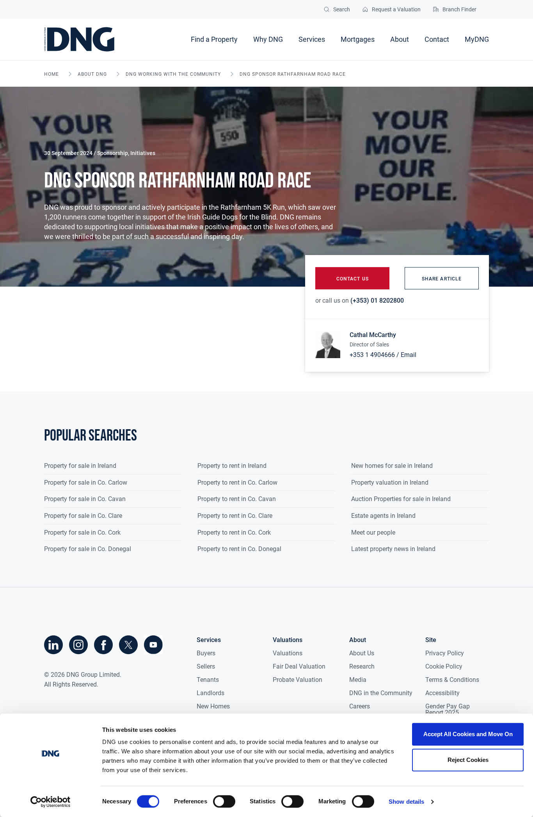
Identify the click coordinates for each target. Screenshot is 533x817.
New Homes (213, 706)
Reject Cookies (468, 759)
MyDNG (477, 39)
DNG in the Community (380, 693)
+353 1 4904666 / (374, 355)
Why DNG (268, 39)
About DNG (92, 74)
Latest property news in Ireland (393, 549)
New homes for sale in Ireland (392, 465)
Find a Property (214, 39)
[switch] (224, 801)
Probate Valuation (297, 679)
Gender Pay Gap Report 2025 (447, 709)
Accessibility (442, 693)
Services (311, 39)
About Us (361, 653)
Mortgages (358, 39)
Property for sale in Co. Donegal (87, 549)
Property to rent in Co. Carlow (237, 482)
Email (408, 355)
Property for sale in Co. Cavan (85, 499)
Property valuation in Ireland (389, 482)
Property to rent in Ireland (231, 465)
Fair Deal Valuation (299, 666)
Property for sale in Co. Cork (82, 532)
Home (51, 74)
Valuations (287, 653)
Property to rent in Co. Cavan (236, 499)
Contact (437, 39)
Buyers (206, 653)
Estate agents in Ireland (383, 515)
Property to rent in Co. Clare (234, 515)
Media (357, 679)
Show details (406, 801)
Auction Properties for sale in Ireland (401, 499)
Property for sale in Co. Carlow (85, 482)
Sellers (206, 666)
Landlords (210, 693)
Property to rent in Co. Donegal (239, 549)
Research (362, 666)
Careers (359, 706)
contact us (352, 279)
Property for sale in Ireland (80, 465)
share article (442, 279)
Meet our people (373, 532)
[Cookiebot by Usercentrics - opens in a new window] (50, 802)
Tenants (208, 679)
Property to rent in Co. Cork (234, 532)
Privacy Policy (444, 653)
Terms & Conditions (452, 679)
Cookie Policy (443, 666)
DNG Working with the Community (173, 74)
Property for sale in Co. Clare (83, 515)
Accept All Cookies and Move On (468, 734)
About (399, 39)
